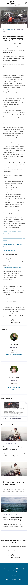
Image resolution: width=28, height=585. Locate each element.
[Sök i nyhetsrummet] (26, 3)
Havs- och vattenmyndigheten (10, 301)
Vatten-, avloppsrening (14, 292)
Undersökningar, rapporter (9, 290)
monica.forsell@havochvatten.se (14, 354)
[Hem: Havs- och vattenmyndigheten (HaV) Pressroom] (13, 3)
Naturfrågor (6, 288)
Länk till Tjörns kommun (9, 250)
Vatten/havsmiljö (13, 288)
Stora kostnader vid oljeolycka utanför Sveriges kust (14, 448)
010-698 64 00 (14, 356)
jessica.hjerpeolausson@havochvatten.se (13, 267)
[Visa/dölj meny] (2, 3)
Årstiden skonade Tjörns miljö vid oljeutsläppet (13, 483)
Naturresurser (19, 286)
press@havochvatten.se (14, 387)
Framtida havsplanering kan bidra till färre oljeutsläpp (13, 519)
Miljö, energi (6, 286)
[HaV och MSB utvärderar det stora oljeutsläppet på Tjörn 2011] (14, 409)
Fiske (9, 294)
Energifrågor (12, 286)
